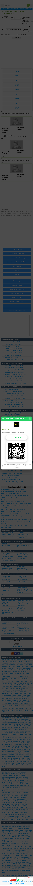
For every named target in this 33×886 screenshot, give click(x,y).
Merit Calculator (14, 883)
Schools (23, 881)
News (10, 881)
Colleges (29, 881)
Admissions (4, 881)
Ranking (22, 883)
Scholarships (16, 881)
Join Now (18, 437)
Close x (30, 877)
